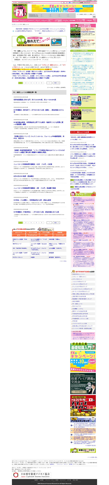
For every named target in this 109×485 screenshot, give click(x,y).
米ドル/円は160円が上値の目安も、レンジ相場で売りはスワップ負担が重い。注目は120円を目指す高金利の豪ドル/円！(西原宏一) (84, 442)
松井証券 (51, 252)
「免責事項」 (52, 464)
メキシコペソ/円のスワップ (79, 284)
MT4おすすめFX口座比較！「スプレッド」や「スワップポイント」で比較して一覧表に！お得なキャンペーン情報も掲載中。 (83, 79)
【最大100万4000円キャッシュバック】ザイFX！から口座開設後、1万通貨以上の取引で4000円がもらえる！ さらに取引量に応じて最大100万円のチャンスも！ (83, 236)
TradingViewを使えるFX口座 (80, 313)
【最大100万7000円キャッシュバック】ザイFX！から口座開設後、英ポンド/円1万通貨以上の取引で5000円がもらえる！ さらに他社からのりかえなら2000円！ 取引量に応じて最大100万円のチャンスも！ (83, 207)
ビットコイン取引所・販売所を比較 (82, 328)
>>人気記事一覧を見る (90, 445)
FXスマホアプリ (76, 306)
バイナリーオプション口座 (79, 323)
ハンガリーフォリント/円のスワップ (82, 289)
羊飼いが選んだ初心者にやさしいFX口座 (83, 294)
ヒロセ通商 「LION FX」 (55, 248)
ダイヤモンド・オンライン (46, 481)
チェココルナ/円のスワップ (79, 286)
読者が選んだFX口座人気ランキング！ (82, 326)
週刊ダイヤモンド (56, 481)
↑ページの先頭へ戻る (92, 457)
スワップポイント (77, 279)
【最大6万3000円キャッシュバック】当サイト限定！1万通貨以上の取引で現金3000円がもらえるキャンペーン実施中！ (84, 199)
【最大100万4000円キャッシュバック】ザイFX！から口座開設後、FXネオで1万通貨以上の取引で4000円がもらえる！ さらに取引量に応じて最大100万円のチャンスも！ (83, 215)
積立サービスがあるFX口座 (79, 311)
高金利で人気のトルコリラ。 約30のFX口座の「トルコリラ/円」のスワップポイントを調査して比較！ (83, 73)
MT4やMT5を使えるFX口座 (79, 316)
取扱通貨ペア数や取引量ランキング (82, 299)
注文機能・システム (77, 308)
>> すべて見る (63, 261)
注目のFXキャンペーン (78, 274)
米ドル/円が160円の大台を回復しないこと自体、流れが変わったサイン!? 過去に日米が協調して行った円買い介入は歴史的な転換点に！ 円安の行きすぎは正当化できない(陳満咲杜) (85, 430)
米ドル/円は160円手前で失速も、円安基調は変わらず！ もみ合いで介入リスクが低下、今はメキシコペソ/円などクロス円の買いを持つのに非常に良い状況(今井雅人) (85, 425)
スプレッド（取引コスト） (79, 276)
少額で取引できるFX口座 (79, 296)
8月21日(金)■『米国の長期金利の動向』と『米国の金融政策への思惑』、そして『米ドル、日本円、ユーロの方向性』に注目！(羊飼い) (84, 438)
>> (56, 83)
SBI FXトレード (17, 243)
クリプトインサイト (72, 481)
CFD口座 (74, 321)
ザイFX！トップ (15, 24)
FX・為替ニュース (77, 303)
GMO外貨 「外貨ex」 (55, 239)
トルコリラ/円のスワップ (79, 281)
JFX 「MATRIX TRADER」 (20, 248)
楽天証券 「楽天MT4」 (55, 257)
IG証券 (32, 257)
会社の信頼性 (76, 301)
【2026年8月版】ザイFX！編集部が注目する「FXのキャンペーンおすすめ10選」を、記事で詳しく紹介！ (83, 55)
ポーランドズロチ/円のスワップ (80, 291)
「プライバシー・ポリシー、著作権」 (64, 464)
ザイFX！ (79, 481)
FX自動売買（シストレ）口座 (80, 318)
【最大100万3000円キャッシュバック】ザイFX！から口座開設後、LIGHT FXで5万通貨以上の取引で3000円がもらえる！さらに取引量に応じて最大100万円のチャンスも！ (83, 252)
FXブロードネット (18, 257)
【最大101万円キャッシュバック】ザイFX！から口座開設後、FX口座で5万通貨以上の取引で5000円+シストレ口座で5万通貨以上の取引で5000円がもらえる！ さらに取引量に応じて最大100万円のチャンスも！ (84, 244)
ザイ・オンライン (64, 481)
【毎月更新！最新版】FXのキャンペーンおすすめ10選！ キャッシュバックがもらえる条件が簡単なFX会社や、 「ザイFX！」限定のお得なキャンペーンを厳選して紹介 (40, 31)
